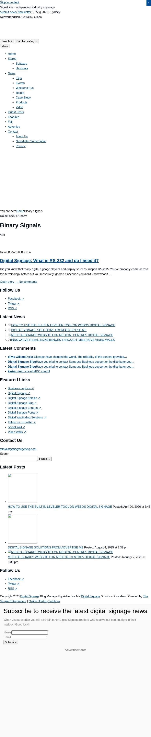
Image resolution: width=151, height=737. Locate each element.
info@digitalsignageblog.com (18, 449)
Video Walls (17, 432)
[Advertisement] (75, 179)
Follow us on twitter (22, 422)
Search (7, 41)
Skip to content (9, 2)
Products (21, 102)
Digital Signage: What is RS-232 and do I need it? (49, 260)
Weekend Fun (25, 87)
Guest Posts (16, 112)
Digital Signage (19, 393)
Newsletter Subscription (31, 141)
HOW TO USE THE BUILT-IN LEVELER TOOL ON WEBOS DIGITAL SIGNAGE (63, 325)
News (11, 73)
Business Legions (21, 388)
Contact (13, 131)
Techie (20, 92)
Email (7, 637)
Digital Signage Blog (22, 402)
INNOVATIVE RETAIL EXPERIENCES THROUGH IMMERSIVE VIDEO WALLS (63, 339)
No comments (28, 281)
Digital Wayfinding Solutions (27, 417)
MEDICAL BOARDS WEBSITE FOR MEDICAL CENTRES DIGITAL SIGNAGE (62, 335)
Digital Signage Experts (24, 407)
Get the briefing (27, 41)
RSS (12, 308)
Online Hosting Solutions (44, 601)
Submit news (8, 12)
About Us (22, 136)
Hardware (22, 68)
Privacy (21, 146)
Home (12, 53)
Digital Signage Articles (24, 398)
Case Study (23, 97)
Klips (19, 78)
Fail (10, 121)
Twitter (14, 303)
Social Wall (16, 427)
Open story (9, 281)
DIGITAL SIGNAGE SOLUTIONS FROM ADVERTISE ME (49, 330)
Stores (12, 58)
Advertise (14, 126)
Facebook (16, 298)
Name (7, 632)
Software (21, 63)
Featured (13, 117)
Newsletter (24, 12)
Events (20, 83)
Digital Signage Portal (23, 412)
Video (19, 107)
